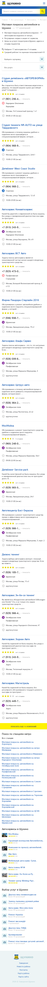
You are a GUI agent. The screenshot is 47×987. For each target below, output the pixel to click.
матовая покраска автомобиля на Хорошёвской (18, 806)
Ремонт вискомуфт (17, 921)
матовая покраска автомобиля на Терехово (22, 795)
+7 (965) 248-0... (16, 443)
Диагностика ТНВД (17, 928)
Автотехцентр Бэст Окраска (17, 510)
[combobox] (23, 59)
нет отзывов (20, 94)
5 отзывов (19, 439)
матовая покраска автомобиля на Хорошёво (18, 800)
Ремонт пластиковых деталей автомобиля (27, 941)
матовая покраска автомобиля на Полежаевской (18, 777)
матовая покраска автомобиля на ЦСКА (20, 811)
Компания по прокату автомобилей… (25, 847)
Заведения (23, 963)
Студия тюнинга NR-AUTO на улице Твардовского (22, 126)
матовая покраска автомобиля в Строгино (22, 791)
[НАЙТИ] (42, 11)
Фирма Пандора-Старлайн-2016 (20, 300)
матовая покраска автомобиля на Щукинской (18, 822)
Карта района (23, 973)
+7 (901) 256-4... (16, 98)
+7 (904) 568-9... (16, 145)
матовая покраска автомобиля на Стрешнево (18, 786)
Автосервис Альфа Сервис (16, 340)
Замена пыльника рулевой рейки (23, 901)
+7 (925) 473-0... (16, 271)
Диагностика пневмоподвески (22, 894)
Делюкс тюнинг (10, 554)
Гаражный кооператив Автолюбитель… (26, 840)
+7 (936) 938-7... (16, 317)
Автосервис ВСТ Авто (14, 253)
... (18, 90)
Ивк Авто (12, 854)
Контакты (24, 970)
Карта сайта (23, 977)
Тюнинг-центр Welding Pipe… (21, 881)
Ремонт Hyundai (15, 914)
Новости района (23, 966)
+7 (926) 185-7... (16, 572)
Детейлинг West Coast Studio (18, 168)
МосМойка (8, 425)
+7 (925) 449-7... (16, 701)
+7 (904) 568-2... (16, 186)
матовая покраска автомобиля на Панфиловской (18, 771)
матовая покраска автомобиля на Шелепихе (18, 816)
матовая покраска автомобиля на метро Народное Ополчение (21, 759)
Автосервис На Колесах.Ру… (21, 874)
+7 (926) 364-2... (16, 402)
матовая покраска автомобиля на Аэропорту (18, 743)
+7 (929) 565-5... (16, 487)
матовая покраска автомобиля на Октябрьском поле (18, 765)
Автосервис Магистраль (15, 683)
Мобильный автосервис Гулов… (22, 861)
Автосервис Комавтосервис (17, 209)
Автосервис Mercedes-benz (20, 908)
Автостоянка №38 (16, 867)
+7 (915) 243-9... (16, 227)
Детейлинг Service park (15, 469)
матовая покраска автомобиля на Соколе (21, 782)
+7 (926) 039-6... (16, 358)
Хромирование (15, 934)
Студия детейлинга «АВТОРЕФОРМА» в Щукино (23, 79)
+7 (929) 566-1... (16, 528)
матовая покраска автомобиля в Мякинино (22, 754)
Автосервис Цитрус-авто (16, 384)
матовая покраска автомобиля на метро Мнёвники (21, 749)
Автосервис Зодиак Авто (16, 639)
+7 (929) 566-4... (16, 613)
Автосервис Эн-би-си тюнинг (18, 595)
